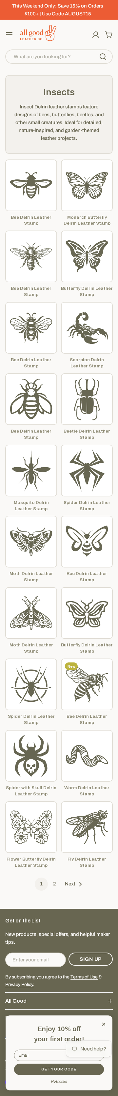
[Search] (103, 57)
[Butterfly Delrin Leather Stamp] (87, 256)
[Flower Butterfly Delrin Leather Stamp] (31, 827)
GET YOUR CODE (59, 1069)
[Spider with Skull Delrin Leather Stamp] (31, 756)
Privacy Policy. (19, 984)
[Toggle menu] (9, 35)
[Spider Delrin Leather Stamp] (87, 470)
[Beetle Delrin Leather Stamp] (87, 399)
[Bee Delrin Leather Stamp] (31, 185)
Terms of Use (84, 977)
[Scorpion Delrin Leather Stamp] (87, 328)
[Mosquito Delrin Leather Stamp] (31, 470)
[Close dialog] (104, 1024)
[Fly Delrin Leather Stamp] (87, 827)
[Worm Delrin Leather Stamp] (87, 756)
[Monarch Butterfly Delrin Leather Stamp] (87, 185)
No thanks (59, 1081)
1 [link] (41, 883)
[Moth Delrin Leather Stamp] (31, 541)
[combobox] (59, 56)
